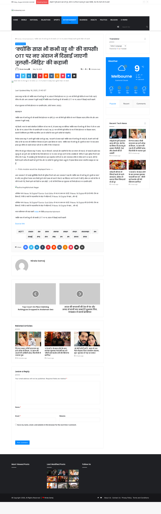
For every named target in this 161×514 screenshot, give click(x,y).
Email (18, 416)
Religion (114, 20)
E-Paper (124, 20)
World (24, 20)
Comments (141, 104)
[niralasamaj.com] (18, 10)
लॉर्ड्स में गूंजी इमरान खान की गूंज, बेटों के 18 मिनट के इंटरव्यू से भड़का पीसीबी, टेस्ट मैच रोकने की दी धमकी (117, 147)
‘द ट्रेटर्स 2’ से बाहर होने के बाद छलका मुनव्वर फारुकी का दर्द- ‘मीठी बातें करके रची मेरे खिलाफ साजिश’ (57, 351)
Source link (20, 223)
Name (18, 407)
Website (62, 416)
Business (83, 20)
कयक (57, 231)
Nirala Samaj (23, 69)
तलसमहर (86, 231)
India (36, 211)
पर (47, 236)
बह (55, 236)
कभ (47, 231)
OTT (22, 231)
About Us (107, 498)
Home (15, 20)
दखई (30, 236)
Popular (113, 104)
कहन (66, 231)
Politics (103, 20)
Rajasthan (45, 20)
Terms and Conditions (141, 498)
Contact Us (116, 498)
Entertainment (69, 20)
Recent (126, 104)
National (34, 20)
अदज (31, 231)
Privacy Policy (127, 498)
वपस (76, 236)
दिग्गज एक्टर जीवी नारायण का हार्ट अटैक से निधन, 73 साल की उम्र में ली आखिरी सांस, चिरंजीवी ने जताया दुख (28, 351)
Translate (123, 48)
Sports (57, 20)
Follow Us (86, 464)
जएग (75, 231)
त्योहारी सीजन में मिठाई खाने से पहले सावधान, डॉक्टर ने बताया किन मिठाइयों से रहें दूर (117, 177)
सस (85, 236)
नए (39, 236)
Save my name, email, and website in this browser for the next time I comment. (46, 425)
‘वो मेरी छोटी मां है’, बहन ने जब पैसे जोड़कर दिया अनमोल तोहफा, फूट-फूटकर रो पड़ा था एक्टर (86, 350)
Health (94, 20)
